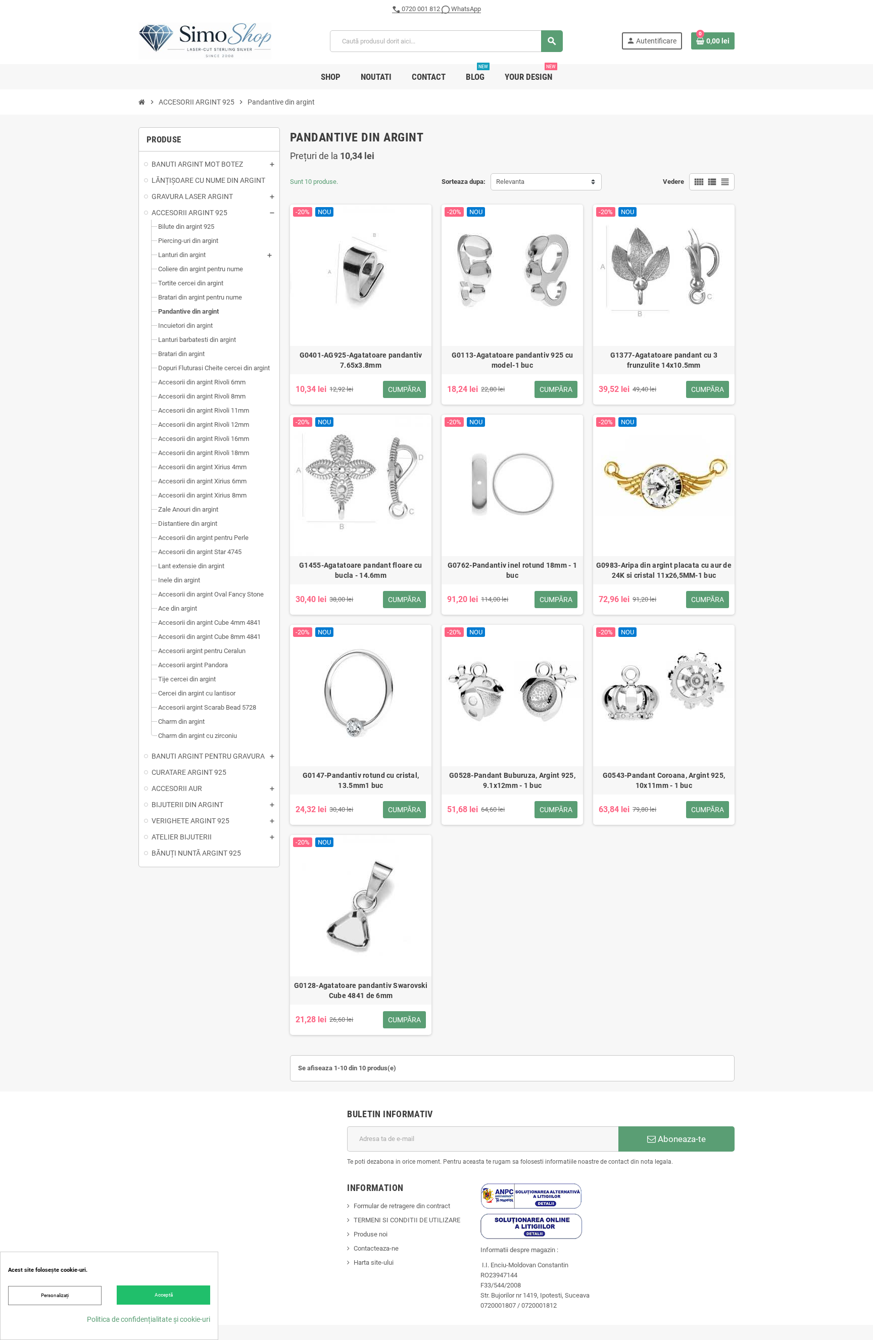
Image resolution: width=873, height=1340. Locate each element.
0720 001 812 (421, 9)
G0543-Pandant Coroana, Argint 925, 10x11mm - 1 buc (664, 780)
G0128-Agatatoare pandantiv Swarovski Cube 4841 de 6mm (360, 990)
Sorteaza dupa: (464, 181)
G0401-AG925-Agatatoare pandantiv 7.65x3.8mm (361, 360)
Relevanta (510, 181)
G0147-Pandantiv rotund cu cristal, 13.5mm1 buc (361, 780)
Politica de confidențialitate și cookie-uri (148, 1319)
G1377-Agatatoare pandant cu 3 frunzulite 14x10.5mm (663, 360)
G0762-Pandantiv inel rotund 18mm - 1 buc (512, 570)
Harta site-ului (374, 1262)
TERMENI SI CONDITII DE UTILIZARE (407, 1220)
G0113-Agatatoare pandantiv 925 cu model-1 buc (512, 360)
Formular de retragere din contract (402, 1206)
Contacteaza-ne (376, 1248)
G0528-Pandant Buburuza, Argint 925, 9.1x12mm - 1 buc (512, 780)
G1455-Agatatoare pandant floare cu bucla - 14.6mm (360, 570)
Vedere (673, 181)
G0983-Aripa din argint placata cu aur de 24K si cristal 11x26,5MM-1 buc (664, 570)
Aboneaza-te (681, 1139)
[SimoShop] (204, 40)
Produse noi (370, 1234)
